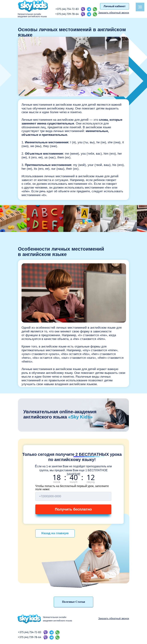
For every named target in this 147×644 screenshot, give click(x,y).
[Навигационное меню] (140, 7)
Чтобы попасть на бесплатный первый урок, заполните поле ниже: (72, 488)
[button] (113, 12)
